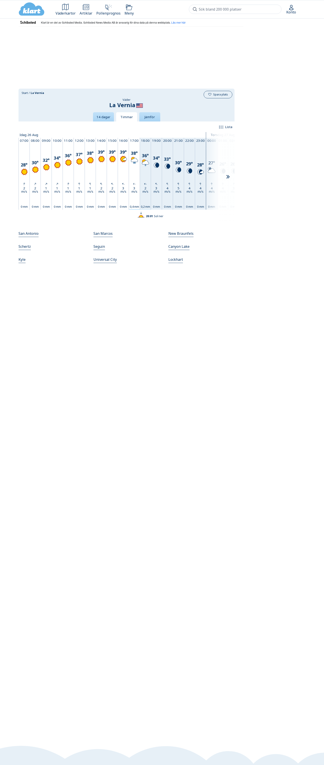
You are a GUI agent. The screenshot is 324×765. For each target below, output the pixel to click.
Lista (228, 127)
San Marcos (103, 233)
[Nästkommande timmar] (227, 177)
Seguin (99, 246)
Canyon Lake (179, 246)
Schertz (25, 246)
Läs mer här (178, 22)
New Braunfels (181, 233)
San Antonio (29, 233)
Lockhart (175, 259)
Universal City (105, 259)
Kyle (22, 259)
